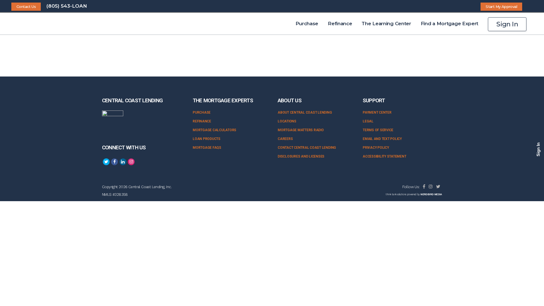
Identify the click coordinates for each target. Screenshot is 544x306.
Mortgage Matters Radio (301, 130)
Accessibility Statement (384, 156)
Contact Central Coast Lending (307, 148)
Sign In (507, 24)
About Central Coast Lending (305, 112)
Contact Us (26, 6)
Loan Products (206, 139)
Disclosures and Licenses (301, 156)
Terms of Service (378, 130)
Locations (287, 121)
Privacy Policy (376, 148)
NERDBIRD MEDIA (431, 194)
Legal (368, 121)
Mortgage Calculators (214, 130)
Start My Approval (501, 6)
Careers (285, 139)
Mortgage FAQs (207, 148)
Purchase (202, 112)
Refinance (202, 121)
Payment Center (377, 112)
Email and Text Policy (382, 139)
